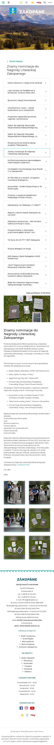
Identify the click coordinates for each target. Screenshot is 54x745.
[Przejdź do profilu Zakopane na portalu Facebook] (21, 709)
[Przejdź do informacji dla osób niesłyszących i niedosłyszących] (27, 716)
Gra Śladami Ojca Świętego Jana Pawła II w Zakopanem (25, 170)
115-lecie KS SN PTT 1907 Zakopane (24, 240)
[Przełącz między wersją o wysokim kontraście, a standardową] (32, 2)
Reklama (28, 672)
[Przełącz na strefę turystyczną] (9, 2)
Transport (28, 666)
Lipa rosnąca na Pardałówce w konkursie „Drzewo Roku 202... (22, 91)
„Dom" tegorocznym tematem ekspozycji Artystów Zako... (21, 266)
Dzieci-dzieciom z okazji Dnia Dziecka (25, 83)
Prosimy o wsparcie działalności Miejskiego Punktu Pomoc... (22, 196)
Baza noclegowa (28, 644)
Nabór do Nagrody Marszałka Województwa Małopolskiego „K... (23, 135)
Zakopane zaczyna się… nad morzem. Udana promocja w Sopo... (24, 222)
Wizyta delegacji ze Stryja (19, 249)
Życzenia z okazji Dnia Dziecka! (22, 100)
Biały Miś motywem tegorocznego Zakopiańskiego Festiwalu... (23, 283)
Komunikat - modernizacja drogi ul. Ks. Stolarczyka (25, 187)
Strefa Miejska (16, 61)
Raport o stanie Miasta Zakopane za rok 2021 (24, 214)
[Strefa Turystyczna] (27, 579)
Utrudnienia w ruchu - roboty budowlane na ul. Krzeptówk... (21, 109)
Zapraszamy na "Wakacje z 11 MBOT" (24, 205)
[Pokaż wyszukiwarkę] (45, 2)
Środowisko (28, 663)
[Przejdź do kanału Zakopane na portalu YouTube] (32, 709)
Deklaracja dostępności (27, 631)
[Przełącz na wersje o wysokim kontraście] (22, 716)
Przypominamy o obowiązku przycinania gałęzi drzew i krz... (22, 231)
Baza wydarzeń (28, 641)
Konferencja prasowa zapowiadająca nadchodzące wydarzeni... (24, 161)
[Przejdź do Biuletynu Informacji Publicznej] (38, 2)
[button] (3, 2)
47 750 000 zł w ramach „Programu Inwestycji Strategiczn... (23, 179)
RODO (50, 2)
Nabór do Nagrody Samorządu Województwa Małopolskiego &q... (23, 126)
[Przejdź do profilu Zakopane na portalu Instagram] (26, 709)
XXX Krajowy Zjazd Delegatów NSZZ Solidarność (24, 257)
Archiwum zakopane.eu (28, 647)
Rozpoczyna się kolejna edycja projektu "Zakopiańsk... (21, 144)
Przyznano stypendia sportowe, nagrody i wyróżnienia (22, 118)
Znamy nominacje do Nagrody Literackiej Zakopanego (21, 152)
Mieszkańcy (28, 661)
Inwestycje (28, 669)
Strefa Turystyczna (28, 636)
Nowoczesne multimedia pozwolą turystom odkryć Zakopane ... (23, 275)
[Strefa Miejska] (27, 11)
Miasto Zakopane (28, 658)
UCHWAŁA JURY (23, 465)
